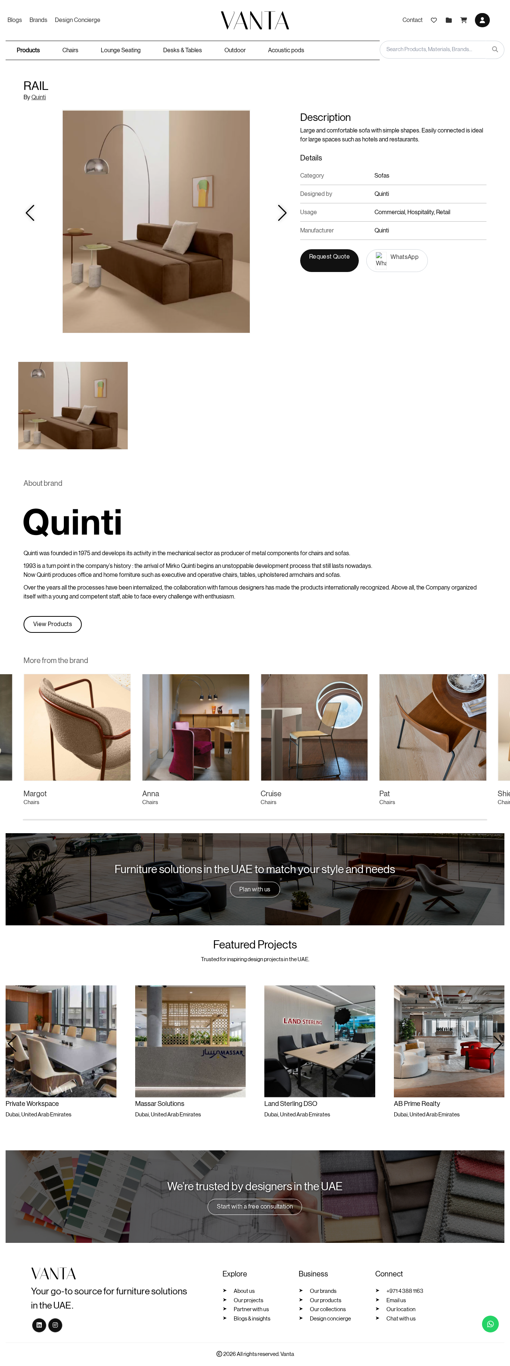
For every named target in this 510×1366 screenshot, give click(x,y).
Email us (396, 1300)
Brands (38, 20)
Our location (401, 1309)
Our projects (248, 1300)
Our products (325, 1300)
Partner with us (251, 1309)
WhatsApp (405, 257)
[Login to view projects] (449, 20)
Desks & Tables (182, 50)
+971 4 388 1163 (404, 1291)
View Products (52, 624)
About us (244, 1291)
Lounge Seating (121, 50)
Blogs (14, 20)
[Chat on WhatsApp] (490, 1324)
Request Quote (329, 257)
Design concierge (330, 1319)
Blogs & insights (252, 1319)
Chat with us (401, 1319)
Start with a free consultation (255, 1207)
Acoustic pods (286, 50)
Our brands (323, 1291)
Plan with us (255, 890)
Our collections (328, 1309)
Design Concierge (77, 20)
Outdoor (235, 50)
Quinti (38, 97)
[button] (498, 1044)
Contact (412, 20)
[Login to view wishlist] (434, 20)
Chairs (70, 50)
